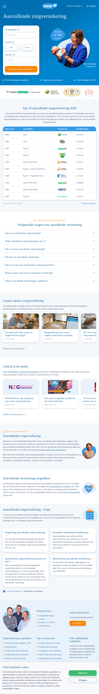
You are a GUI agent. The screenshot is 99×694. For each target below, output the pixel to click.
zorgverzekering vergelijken (60, 486)
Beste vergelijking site (89, 92)
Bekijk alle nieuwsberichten (13, 349)
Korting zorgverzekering (48, 647)
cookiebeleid (7, 686)
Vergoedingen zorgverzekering (50, 658)
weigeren (41, 686)
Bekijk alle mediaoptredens (13, 414)
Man (11, 47)
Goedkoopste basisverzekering (16, 655)
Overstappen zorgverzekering (50, 651)
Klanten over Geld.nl (47, 622)
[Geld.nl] (4, 591)
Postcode (8, 55)
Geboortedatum (11, 30)
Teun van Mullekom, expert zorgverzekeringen (21, 372)
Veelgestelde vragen (46, 616)
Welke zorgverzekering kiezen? (51, 655)
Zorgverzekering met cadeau (49, 643)
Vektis (69, 441)
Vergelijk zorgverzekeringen (20, 69)
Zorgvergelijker (11, 647)
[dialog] (49, 678)
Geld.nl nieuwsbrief (79, 612)
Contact (42, 619)
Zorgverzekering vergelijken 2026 (18, 643)
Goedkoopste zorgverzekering (16, 651)
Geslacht (8, 42)
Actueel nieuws (45, 626)
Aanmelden (76, 623)
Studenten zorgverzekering (15, 658)
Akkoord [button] (82, 673)
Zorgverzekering (14, 591)
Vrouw (27, 47)
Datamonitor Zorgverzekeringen (53, 450)
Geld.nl (49, 6)
